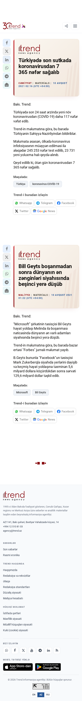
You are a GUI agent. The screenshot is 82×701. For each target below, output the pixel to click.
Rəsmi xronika (11, 555)
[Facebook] (14, 650)
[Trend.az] (14, 26)
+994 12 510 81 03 (13, 526)
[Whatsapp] (6, 650)
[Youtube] (31, 650)
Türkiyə (20, 183)
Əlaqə (6, 581)
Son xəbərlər (10, 549)
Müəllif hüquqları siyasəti (17, 624)
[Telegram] (40, 650)
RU (48, 694)
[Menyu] (75, 26)
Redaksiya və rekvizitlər (16, 575)
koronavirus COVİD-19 (45, 183)
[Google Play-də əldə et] (48, 667)
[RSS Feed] (56, 650)
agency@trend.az (12, 530)
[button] (6, 42)
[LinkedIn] (48, 650)
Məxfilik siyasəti (12, 618)
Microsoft (22, 392)
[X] (23, 650)
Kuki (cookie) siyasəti (15, 630)
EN (33, 694)
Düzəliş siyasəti (12, 592)
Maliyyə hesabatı (13, 598)
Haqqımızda (10, 570)
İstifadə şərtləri (12, 613)
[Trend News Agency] (13, 496)
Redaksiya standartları (16, 587)
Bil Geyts (40, 392)
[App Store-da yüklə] (18, 667)
